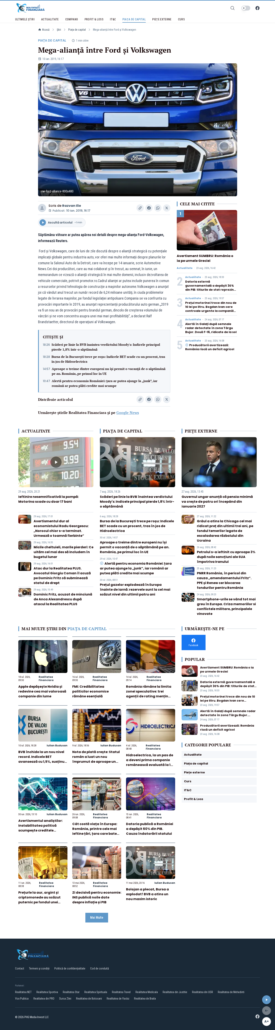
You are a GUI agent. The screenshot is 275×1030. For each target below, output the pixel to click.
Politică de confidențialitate (69, 968)
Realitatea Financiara (46, 678)
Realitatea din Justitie (175, 992)
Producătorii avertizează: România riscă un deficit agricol (209, 347)
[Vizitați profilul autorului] (42, 208)
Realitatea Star (71, 992)
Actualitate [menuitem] (50, 19)
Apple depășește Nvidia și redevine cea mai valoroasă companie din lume (42, 691)
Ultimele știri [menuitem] (25, 19)
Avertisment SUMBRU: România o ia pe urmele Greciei (205, 258)
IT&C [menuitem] (113, 19)
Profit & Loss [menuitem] (94, 19)
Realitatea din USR (202, 992)
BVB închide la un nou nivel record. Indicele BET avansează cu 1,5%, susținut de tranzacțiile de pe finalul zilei (42, 762)
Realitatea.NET (23, 992)
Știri (59, 29)
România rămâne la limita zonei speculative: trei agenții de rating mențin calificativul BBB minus (148, 693)
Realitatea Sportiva (47, 992)
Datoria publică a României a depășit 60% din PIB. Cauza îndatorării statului (149, 829)
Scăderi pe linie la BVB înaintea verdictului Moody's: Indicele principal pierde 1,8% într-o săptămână (106, 347)
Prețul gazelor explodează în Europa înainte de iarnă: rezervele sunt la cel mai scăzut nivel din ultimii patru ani (135, 589)
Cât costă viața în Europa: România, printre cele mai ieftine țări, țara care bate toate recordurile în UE (94, 831)
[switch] (245, 8)
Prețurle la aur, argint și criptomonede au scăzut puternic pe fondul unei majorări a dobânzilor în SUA (39, 902)
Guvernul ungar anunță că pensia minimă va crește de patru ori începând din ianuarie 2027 (217, 501)
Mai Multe (96, 917)
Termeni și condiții (39, 968)
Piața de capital (77, 29)
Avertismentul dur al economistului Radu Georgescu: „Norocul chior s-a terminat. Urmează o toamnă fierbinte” (61, 528)
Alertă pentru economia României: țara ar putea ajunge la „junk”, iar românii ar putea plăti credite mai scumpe (104, 383)
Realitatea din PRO (43, 998)
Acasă (46, 29)
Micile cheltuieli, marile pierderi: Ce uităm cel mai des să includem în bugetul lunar (63, 552)
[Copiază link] (140, 208)
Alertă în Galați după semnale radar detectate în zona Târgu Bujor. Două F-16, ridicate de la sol (211, 328)
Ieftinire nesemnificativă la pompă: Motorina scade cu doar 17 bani (48, 499)
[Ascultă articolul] (266, 999)
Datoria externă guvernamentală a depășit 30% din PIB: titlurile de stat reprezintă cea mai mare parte (211, 288)
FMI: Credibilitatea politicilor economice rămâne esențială (90, 691)
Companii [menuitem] (71, 19)
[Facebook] (257, 8)
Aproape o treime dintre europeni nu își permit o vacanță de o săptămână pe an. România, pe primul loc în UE (108, 371)
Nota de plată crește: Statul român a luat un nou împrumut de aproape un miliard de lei (96, 759)
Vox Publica (22, 998)
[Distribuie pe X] (166, 208)
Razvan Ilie (71, 205)
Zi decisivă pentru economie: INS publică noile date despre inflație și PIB (96, 897)
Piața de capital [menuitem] (134, 19)
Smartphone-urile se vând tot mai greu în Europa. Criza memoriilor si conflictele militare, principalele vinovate (226, 606)
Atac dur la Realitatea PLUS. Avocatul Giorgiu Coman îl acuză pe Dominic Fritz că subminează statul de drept (62, 575)
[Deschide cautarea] (232, 8)
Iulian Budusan (57, 745)
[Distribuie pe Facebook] (149, 208)
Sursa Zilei (65, 998)
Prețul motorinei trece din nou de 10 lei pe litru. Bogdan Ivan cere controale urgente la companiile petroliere (211, 309)
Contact (19, 968)
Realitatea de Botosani (89, 998)
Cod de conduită (99, 968)
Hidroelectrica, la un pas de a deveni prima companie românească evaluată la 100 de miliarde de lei (150, 762)
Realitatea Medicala (146, 992)
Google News (127, 412)
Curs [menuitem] (181, 19)
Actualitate (184, 268)
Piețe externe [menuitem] (162, 19)
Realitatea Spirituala (95, 992)
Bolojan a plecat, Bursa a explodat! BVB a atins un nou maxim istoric (147, 894)
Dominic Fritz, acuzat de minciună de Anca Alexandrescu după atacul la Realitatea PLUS (63, 599)
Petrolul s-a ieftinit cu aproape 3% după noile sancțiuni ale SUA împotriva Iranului (226, 557)
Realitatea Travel (121, 992)
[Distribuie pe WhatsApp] (157, 208)
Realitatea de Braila (145, 998)
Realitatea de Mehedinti (231, 992)
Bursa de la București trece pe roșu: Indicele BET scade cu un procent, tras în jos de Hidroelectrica (108, 359)
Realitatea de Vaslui (118, 998)
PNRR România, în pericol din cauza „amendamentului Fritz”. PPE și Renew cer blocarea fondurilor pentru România (224, 580)
